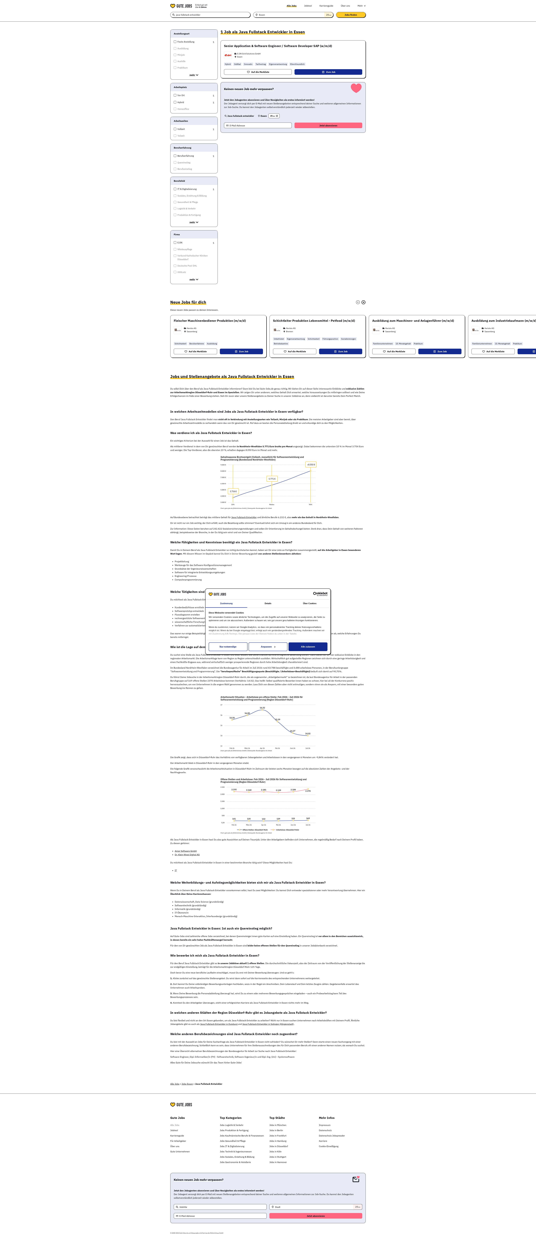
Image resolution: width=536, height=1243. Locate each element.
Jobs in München (277, 1125)
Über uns (345, 5)
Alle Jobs (291, 5)
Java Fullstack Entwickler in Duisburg (218, 1024)
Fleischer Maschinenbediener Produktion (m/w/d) (210, 321)
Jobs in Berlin (276, 1130)
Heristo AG (191, 328)
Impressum (325, 1125)
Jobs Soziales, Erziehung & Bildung (237, 1156)
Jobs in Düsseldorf (278, 1146)
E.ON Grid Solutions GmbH (249, 53)
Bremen (289, 331)
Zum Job (330, 72)
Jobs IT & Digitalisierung (232, 1146)
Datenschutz (325, 1130)
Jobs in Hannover (278, 1162)
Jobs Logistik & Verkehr (231, 1125)
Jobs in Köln (275, 1151)
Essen (239, 57)
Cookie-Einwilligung (328, 1146)
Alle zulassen (308, 646)
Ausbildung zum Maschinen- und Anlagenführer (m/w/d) (413, 321)
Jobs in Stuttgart (277, 1156)
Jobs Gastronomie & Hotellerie (235, 1162)
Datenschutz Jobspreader (332, 1135)
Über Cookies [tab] (309, 603)
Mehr (360, 5)
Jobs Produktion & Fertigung (234, 1130)
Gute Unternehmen (180, 1151)
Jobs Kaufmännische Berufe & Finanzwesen (242, 1135)
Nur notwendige (228, 646)
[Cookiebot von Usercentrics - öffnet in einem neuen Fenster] (315, 594)
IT (176, 870)
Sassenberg (192, 331)
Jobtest (308, 5)
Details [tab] (268, 603)
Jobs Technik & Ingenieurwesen (236, 1151)
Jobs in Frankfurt (277, 1135)
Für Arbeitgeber (178, 1141)
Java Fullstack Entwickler (244, 517)
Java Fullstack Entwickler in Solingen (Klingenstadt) (268, 1024)
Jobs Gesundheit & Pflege (233, 1141)
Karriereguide (326, 5)
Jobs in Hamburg (277, 1141)
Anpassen (266, 646)
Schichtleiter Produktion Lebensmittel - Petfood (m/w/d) (314, 321)
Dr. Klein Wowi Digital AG (187, 854)
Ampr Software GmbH (186, 851)
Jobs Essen (187, 1083)
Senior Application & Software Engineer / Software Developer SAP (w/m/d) (278, 46)
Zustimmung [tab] (226, 603)
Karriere (323, 1141)
